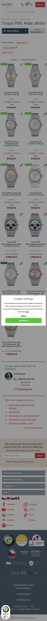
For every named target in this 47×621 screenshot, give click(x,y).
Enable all (23, 320)
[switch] (5, 617)
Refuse (23, 316)
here (27, 312)
